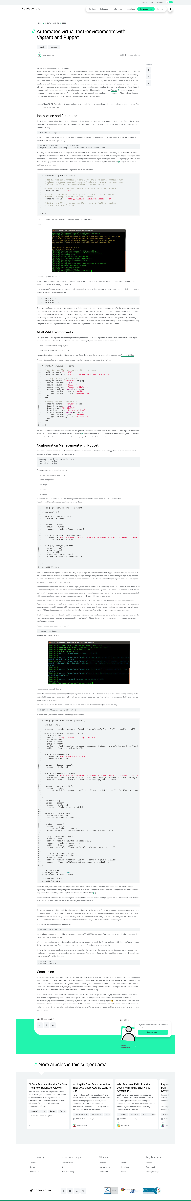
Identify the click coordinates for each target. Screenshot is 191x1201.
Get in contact (152, 1032)
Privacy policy (151, 1167)
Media (123, 1172)
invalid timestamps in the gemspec (90, 137)
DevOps (54, 47)
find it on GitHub (127, 355)
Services (92, 9)
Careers (160, 9)
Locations (131, 9)
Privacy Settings (152, 1172)
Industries (104, 9)
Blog (63, 1167)
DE (167, 2)
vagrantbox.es (112, 162)
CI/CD (42, 47)
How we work (104, 1167)
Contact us (160, 2)
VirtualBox (65, 124)
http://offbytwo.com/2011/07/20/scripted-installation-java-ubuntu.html (65, 893)
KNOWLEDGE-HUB (52, 23)
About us (144, 2)
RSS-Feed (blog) (68, 1172)
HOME (39, 23)
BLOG (64, 23)
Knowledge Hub (145, 9)
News (151, 2)
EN (171, 2)
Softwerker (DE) (68, 1163)
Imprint (149, 1163)
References (117, 9)
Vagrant (114, 90)
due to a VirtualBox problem (70, 434)
